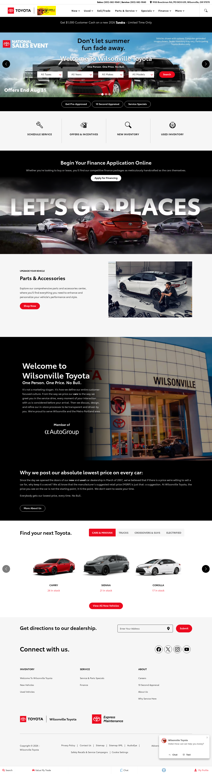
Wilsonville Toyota (29, 749)
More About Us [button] (32, 508)
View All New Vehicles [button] (106, 605)
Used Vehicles (27, 691)
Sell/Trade (104, 10)
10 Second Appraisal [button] (107, 104)
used (83, 480)
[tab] (102, 532)
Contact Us (85, 745)
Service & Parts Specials (92, 678)
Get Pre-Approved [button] (76, 104)
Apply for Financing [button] (106, 177)
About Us (143, 691)
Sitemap (100, 745)
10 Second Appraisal (148, 684)
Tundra (120, 22)
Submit (184, 628)
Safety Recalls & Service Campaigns (89, 752)
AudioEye (132, 745)
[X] (168, 649)
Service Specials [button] (137, 104)
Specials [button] (146, 11)
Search (167, 74)
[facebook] (159, 649)
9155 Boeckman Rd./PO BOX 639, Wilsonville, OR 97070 (181, 2)
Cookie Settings (120, 752)
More (178, 11)
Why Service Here (147, 698)
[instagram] (177, 649)
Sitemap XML (116, 745)
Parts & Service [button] (125, 11)
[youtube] (187, 649)
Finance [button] (163, 11)
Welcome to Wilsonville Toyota (36, 678)
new (71, 480)
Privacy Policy (68, 745)
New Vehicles (27, 684)
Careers (142, 678)
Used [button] (87, 11)
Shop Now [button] (30, 305)
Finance (84, 684)
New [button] (75, 11)
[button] (206, 10)
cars (75, 393)
